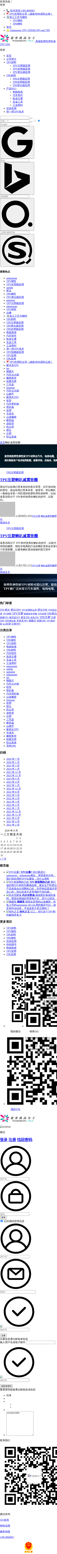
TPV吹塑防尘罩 (29, 610)
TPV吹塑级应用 (21, 69)
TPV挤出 (5, 609)
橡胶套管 (11, 378)
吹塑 (8, 410)
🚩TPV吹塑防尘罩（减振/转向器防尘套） (29, 14)
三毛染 (10, 384)
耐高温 (10, 420)
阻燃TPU (4, 617)
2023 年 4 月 (13, 782)
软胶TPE (41, 620)
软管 (8, 400)
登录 (4, 1140)
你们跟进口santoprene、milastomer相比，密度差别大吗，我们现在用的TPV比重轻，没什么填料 (31, 875)
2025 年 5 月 (13, 765)
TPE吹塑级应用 (21, 82)
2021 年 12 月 (13, 811)
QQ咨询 (4, 1520)
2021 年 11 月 (13, 815)
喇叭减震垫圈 (47, 516)
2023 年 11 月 (13, 775)
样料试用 (5, 1525)
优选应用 (11, 108)
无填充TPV (22, 620)
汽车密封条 (12, 403)
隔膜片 (10, 371)
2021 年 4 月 (13, 821)
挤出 (8, 430)
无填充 (10, 413)
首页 (8, 55)
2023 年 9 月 (13, 778)
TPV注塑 (36, 565)
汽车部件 (18, 95)
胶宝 (8, 290)
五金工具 (18, 101)
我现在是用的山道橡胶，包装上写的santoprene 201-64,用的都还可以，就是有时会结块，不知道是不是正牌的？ (31, 905)
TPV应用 (11, 355)
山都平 (10, 394)
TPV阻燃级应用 (15, 352)
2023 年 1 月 (13, 785)
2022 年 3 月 (13, 801)
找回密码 (24, 1140)
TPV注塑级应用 (21, 65)
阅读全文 (5, 522)
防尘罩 (10, 427)
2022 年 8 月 (13, 792)
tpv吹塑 (7, 624)
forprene (10, 387)
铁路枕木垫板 (30, 613)
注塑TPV (16, 624)
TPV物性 (18, 20)
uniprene (10, 300)
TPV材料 (11, 62)
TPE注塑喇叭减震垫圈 (19, 480)
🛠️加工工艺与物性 (16, 17)
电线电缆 (18, 92)
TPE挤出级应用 (21, 85)
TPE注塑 (36, 516)
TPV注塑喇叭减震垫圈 (19, 536)
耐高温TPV (14, 617)
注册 (12, 1140)
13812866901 (7, 1537)
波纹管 (10, 423)
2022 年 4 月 (13, 798)
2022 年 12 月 (13, 788)
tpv (8, 368)
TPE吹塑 (42, 614)
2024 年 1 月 (13, 769)
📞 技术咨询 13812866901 (20, 10)
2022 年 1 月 (13, 808)
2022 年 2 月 (13, 805)
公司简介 (11, 59)
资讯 (8, 27)
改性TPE (34, 617)
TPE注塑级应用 (21, 78)
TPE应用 (11, 358)
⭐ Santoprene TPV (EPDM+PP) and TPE (28, 30)
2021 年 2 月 (13, 824)
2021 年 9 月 (13, 818)
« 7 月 (3, 858)
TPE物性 (17, 23)
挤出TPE (43, 609)
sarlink (9, 287)
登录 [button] (2, 4)
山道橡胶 (11, 417)
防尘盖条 (11, 436)
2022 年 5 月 (13, 795)
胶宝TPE (25, 617)
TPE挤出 (52, 613)
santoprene (11, 278)
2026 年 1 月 (13, 762)
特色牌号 (11, 944)
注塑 (8, 433)
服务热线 (5, 1531)
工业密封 (18, 105)
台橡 (8, 312)
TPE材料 (11, 75)
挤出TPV (16, 609)
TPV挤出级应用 (21, 72)
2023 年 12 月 (13, 772)
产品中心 (11, 88)
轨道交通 (18, 98)
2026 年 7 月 (13, 759)
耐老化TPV (12, 397)
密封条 (10, 407)
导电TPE (11, 745)
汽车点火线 (12, 374)
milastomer (11, 306)
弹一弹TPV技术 (15, 111)
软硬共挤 (11, 381)
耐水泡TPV (12, 365)
